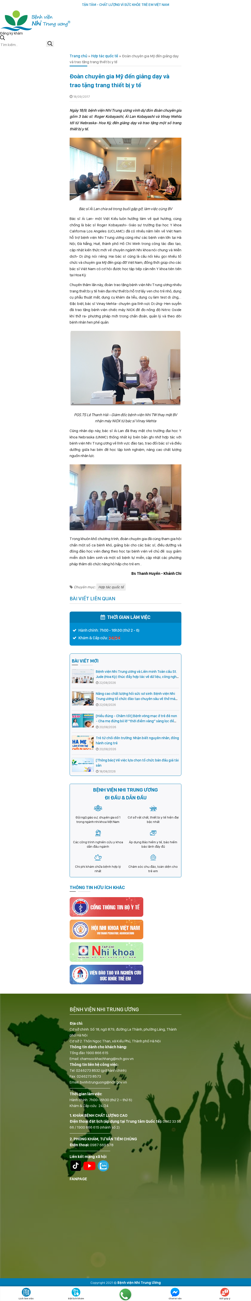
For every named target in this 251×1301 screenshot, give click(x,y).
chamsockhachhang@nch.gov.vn (107, 1058)
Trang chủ (78, 56)
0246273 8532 (88, 1070)
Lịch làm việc (26, 1298)
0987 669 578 (101, 1145)
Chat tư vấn (175, 1298)
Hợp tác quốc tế (104, 56)
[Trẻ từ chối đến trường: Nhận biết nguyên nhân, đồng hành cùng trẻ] (83, 742)
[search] (50, 44)
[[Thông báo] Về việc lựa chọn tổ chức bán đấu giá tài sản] (83, 765)
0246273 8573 (89, 1076)
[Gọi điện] (125, 1294)
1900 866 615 (97, 1052)
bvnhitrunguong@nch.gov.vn (103, 1082)
